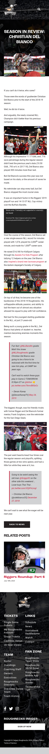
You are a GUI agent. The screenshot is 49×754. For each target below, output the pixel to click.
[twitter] (11, 709)
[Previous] (6, 562)
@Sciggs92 (25, 478)
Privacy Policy (38, 740)
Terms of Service (10, 743)
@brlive (28, 382)
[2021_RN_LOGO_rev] (24, 597)
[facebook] (5, 709)
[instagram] (17, 709)
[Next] (43, 562)
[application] (25, 221)
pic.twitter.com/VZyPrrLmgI (24, 488)
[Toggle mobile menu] (44, 9)
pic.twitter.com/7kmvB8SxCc (25, 385)
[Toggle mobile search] (39, 9)
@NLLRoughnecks (20, 352)
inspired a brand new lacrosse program (26, 261)
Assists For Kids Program (26, 254)
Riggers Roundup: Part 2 (24, 577)
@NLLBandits (26, 345)
